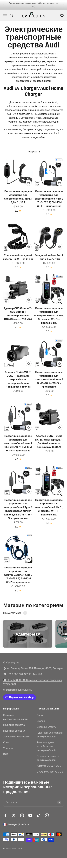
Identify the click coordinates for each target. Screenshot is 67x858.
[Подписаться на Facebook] (5, 815)
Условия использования (16, 736)
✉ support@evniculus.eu (17, 689)
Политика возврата (14, 724)
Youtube (8, 748)
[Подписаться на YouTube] (30, 815)
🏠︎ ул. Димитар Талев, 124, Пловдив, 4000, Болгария (33, 668)
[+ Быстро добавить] (29, 183)
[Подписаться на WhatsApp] (47, 815)
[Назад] (3, 5)
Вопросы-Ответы (46, 726)
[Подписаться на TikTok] (38, 815)
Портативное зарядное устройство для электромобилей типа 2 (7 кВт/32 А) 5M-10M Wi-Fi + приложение (49, 199)
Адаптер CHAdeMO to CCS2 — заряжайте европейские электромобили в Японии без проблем (18, 379)
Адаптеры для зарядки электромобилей (49, 734)
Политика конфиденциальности (15, 717)
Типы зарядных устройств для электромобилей (46, 746)
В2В (5, 754)
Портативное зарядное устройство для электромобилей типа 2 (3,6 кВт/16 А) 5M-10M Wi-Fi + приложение (18, 443)
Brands (41, 720)
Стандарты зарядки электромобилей (48, 757)
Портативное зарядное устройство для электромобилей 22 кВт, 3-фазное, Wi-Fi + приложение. (49, 315)
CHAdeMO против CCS (50, 771)
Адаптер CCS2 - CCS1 (49, 765)
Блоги (40, 715)
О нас (6, 742)
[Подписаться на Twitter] (14, 815)
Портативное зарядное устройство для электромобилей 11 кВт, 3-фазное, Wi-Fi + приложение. (49, 507)
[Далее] (63, 5)
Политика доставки (14, 730)
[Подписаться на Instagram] (22, 815)
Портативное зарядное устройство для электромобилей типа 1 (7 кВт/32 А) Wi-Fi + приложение (49, 379)
